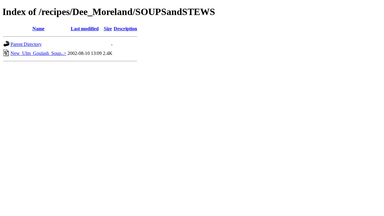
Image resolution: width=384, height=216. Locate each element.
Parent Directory (26, 44)
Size (108, 28)
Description (125, 28)
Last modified (85, 28)
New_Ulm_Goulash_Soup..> (38, 53)
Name (38, 28)
